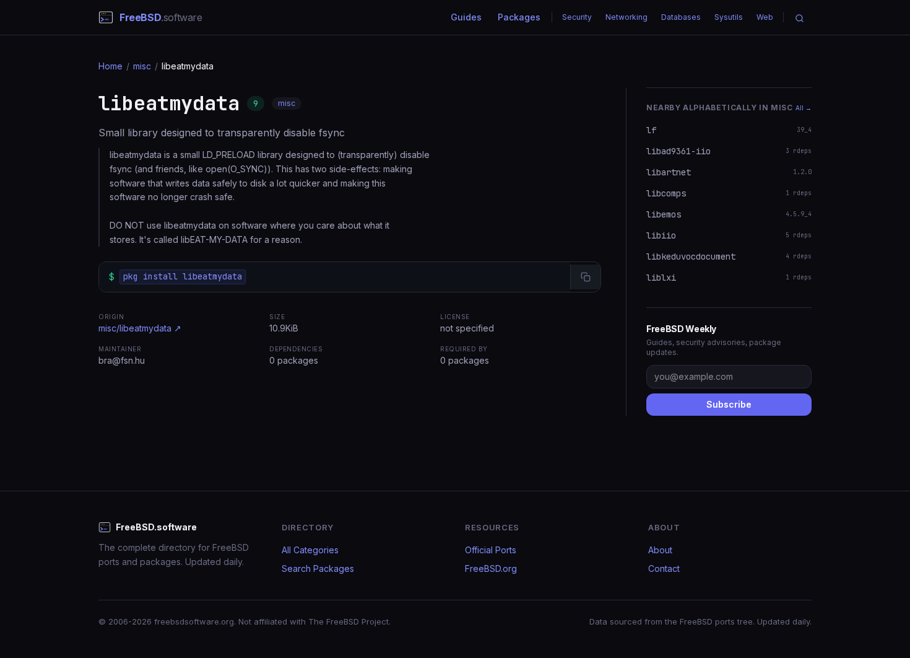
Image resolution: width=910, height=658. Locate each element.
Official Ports (490, 550)
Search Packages (318, 568)
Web (764, 17)
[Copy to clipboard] (585, 277)
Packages (519, 17)
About (660, 550)
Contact (664, 568)
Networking (626, 17)
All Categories (310, 550)
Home (110, 66)
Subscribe (729, 404)
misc (142, 66)
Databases (681, 17)
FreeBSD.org (491, 568)
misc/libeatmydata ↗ (139, 328)
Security (577, 17)
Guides (466, 17)
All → (803, 108)
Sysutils (728, 17)
